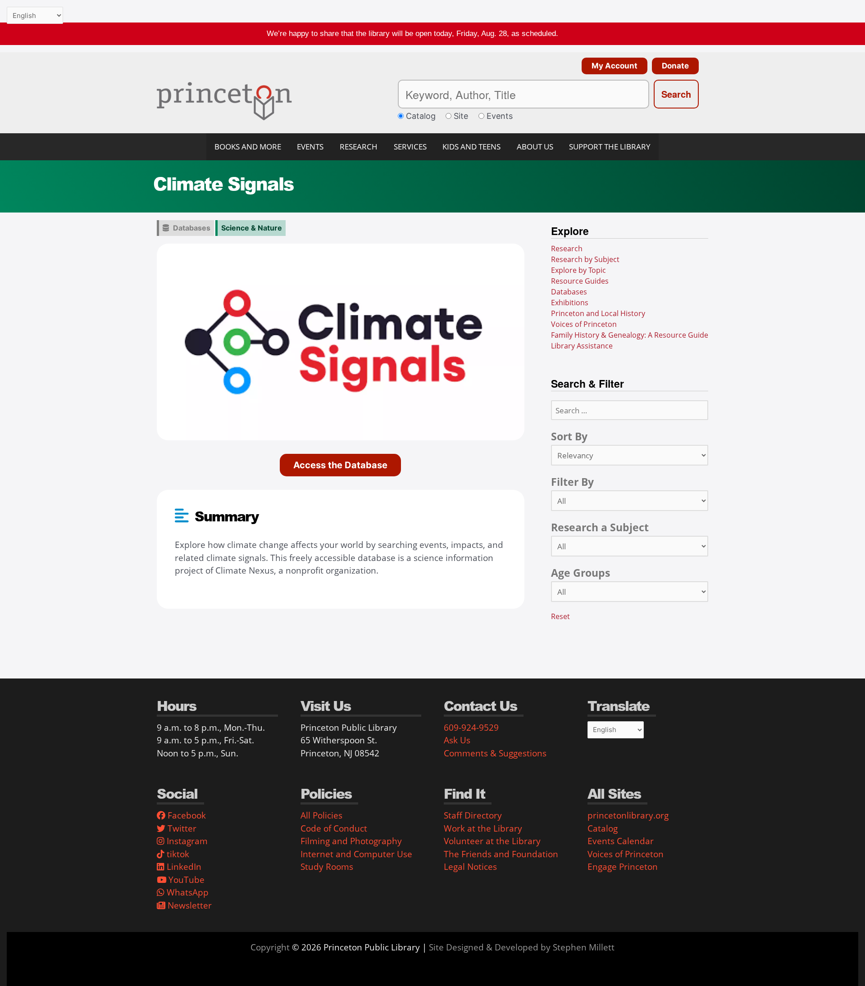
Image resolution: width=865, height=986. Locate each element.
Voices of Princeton (584, 324)
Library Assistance (582, 346)
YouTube (185, 880)
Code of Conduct (333, 828)
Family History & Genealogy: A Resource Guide (629, 335)
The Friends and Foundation (501, 854)
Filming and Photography (351, 841)
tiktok (176, 854)
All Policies (321, 815)
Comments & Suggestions (495, 753)
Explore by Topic (578, 270)
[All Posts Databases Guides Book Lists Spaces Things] (629, 501)
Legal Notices (470, 867)
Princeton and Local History (598, 313)
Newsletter (188, 905)
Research (567, 248)
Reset (560, 617)
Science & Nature (251, 227)
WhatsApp (186, 892)
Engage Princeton (622, 867)
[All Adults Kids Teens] (629, 592)
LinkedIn (182, 867)
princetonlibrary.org (628, 815)
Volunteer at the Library (492, 841)
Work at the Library (483, 828)
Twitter (180, 828)
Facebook (185, 815)
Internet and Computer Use (356, 854)
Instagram (186, 841)
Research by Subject (585, 259)
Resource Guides (580, 281)
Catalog (602, 828)
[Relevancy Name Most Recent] (629, 455)
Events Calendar (620, 841)
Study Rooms (326, 867)
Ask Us (457, 740)
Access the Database (340, 465)
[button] (612, 66)
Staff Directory (473, 815)
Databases (191, 227)
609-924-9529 (471, 727)
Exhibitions (569, 303)
